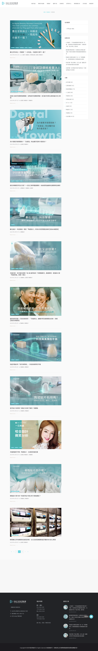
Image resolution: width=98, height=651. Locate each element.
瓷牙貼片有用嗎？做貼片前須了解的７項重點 (24, 408)
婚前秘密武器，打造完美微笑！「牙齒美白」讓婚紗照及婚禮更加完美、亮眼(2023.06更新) (34, 320)
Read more (12, 57)
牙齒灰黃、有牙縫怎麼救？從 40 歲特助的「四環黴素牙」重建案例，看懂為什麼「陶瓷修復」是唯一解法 (35, 274)
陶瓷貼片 (49, 12)
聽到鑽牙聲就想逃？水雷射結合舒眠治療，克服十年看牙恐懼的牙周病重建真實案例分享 (76, 52)
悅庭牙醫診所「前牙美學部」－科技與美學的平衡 (25, 364)
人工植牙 (13, 47)
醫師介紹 (55, 3)
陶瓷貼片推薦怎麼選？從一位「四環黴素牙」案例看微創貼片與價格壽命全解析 (78, 626)
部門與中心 (68, 3)
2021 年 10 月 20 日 (14, 410)
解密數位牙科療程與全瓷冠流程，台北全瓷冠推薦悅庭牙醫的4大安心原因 (33, 540)
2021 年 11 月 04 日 (14, 367)
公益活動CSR (69, 116)
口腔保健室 (68, 85)
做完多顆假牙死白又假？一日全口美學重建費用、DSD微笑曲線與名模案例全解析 (35, 185)
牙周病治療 (21, 47)
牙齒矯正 (21, 447)
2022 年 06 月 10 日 (14, 144)
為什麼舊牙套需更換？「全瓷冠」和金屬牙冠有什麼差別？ (28, 142)
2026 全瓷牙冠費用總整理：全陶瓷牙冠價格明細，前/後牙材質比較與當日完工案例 (35, 97)
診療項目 (62, 3)
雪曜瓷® (48, 3)
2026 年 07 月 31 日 (72, 630)
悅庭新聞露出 (69, 89)
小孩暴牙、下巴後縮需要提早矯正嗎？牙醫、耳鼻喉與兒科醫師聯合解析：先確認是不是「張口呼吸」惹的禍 (76, 44)
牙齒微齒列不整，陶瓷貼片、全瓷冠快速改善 (24, 452)
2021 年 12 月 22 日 (14, 277)
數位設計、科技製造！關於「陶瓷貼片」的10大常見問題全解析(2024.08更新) (34, 229)
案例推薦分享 (77, 3)
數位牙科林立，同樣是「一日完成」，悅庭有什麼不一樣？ (28, 52)
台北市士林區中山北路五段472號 (20, 611)
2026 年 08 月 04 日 (72, 621)
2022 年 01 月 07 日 (14, 232)
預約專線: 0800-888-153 (18, 613)
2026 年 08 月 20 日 (72, 611)
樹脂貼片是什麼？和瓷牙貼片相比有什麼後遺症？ (25, 496)
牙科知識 (85, 3)
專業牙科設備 (41, 3)
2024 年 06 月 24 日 (14, 54)
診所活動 (68, 82)
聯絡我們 (91, 3)
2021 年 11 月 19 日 (14, 323)
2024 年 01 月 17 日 (14, 100)
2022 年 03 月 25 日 (14, 188)
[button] (91, 616)
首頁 (45, 12)
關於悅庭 (33, 3)
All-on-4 (68, 102)
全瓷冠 (26, 47)
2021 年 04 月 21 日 (14, 498)
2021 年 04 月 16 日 (14, 542)
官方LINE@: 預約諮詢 (17, 616)
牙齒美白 (17, 47)
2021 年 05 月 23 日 (14, 454)
